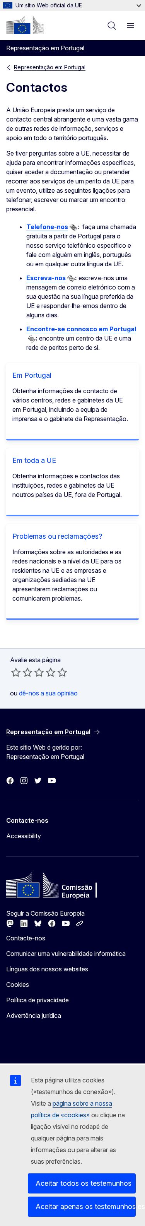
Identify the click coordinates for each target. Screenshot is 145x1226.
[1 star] (16, 672)
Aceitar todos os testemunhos (83, 1183)
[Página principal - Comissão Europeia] (25, 24)
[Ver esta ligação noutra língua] (73, 227)
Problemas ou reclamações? (57, 536)
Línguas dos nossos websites (47, 969)
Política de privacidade (37, 1000)
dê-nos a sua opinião (48, 693)
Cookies (17, 984)
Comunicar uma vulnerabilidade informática (66, 953)
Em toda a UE (34, 460)
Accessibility (23, 836)
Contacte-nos (25, 938)
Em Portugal (31, 375)
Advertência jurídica (33, 1015)
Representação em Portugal (49, 67)
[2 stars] (21, 672)
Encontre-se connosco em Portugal (81, 329)
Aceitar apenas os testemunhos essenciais (86, 1206)
